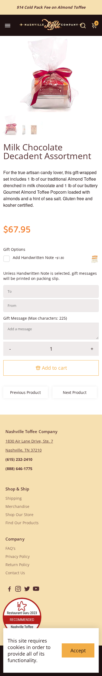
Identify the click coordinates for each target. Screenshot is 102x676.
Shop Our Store (19, 514)
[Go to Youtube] (36, 589)
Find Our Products (22, 522)
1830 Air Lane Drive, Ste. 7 (29, 441)
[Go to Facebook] (10, 589)
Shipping (13, 498)
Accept (78, 650)
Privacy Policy (17, 556)
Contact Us (15, 572)
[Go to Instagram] (18, 589)
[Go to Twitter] (27, 589)
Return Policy (17, 564)
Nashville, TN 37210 (23, 450)
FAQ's (10, 548)
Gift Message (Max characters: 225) (35, 318)
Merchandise (17, 506)
